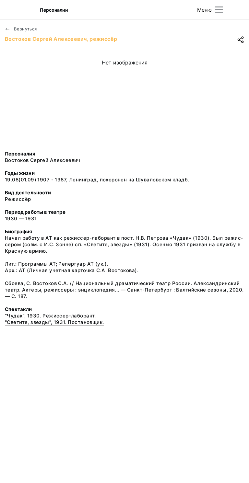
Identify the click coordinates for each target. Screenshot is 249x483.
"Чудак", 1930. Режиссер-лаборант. (50, 316)
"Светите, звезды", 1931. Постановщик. (54, 322)
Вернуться (25, 28)
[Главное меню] (219, 9)
